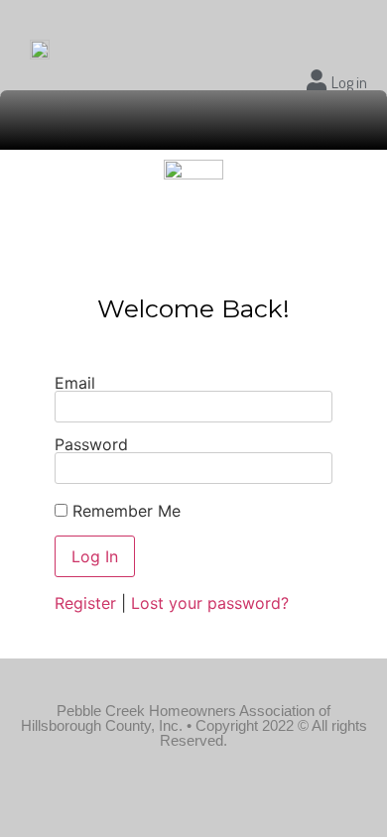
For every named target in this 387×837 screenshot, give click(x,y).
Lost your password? (210, 603)
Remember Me (124, 511)
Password (91, 444)
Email (75, 383)
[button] (194, 120)
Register (85, 603)
